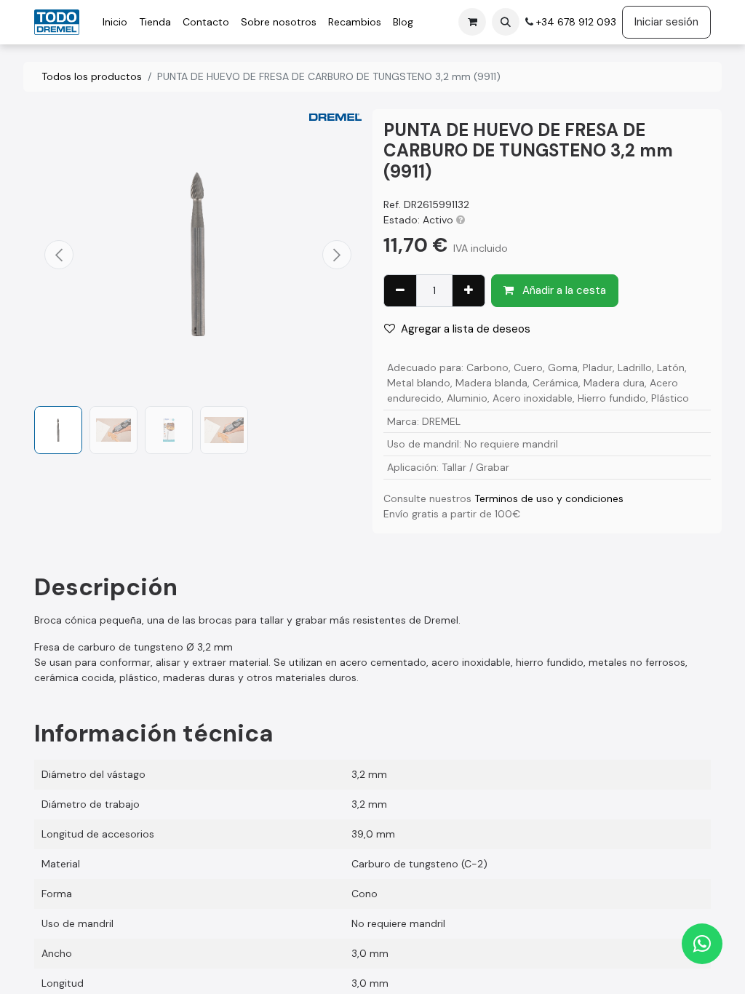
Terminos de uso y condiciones (549, 498)
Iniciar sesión (666, 22)
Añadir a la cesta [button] (562, 290)
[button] (505, 22)
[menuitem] (115, 22)
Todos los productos (91, 76)
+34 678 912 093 (574, 21)
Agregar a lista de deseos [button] (465, 329)
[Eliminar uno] (400, 290)
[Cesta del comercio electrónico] (472, 22)
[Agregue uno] (468, 290)
